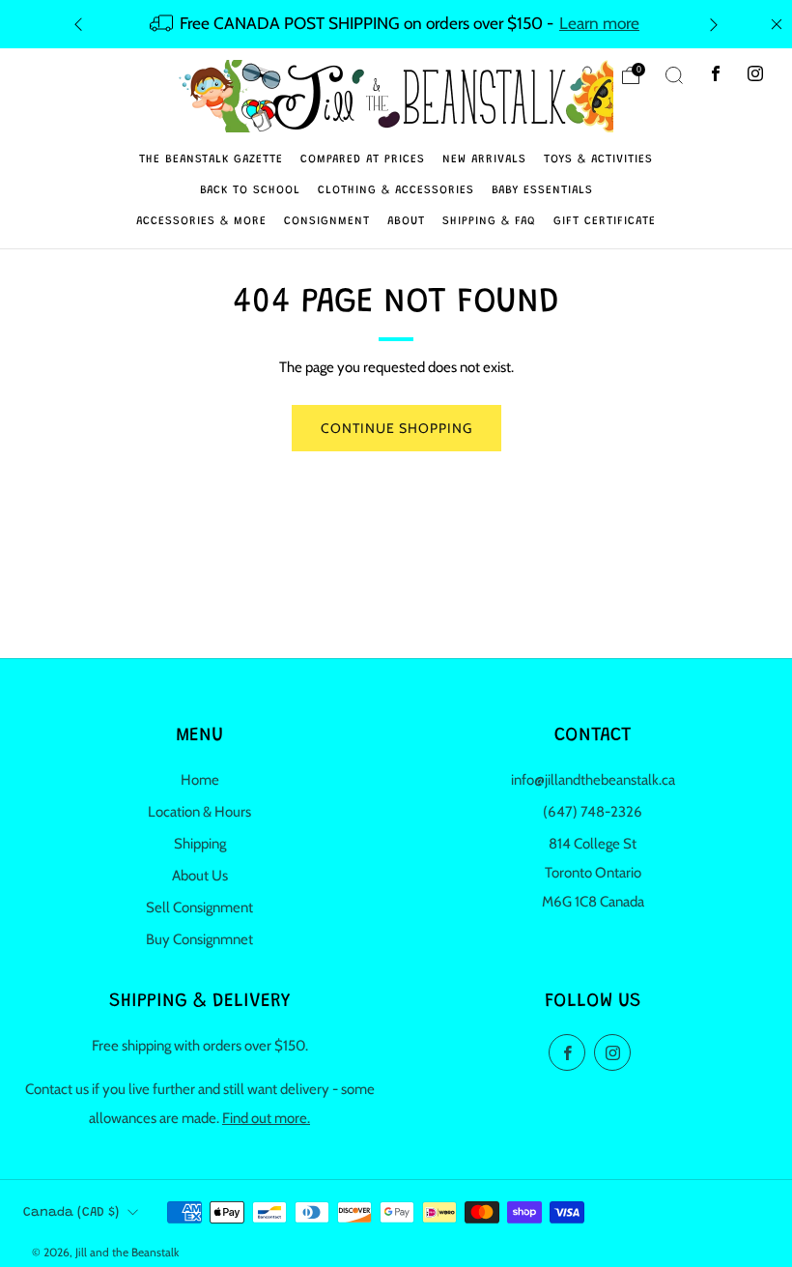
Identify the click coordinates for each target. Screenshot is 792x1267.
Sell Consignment (199, 907)
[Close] (776, 24)
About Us (200, 875)
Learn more (599, 23)
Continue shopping (396, 428)
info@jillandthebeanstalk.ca (593, 780)
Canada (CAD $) (71, 1213)
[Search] (674, 75)
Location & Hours (199, 812)
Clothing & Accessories (396, 190)
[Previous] (78, 24)
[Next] (713, 24)
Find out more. (266, 1118)
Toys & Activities (598, 159)
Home (200, 780)
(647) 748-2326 (592, 812)
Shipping (200, 843)
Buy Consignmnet (199, 939)
